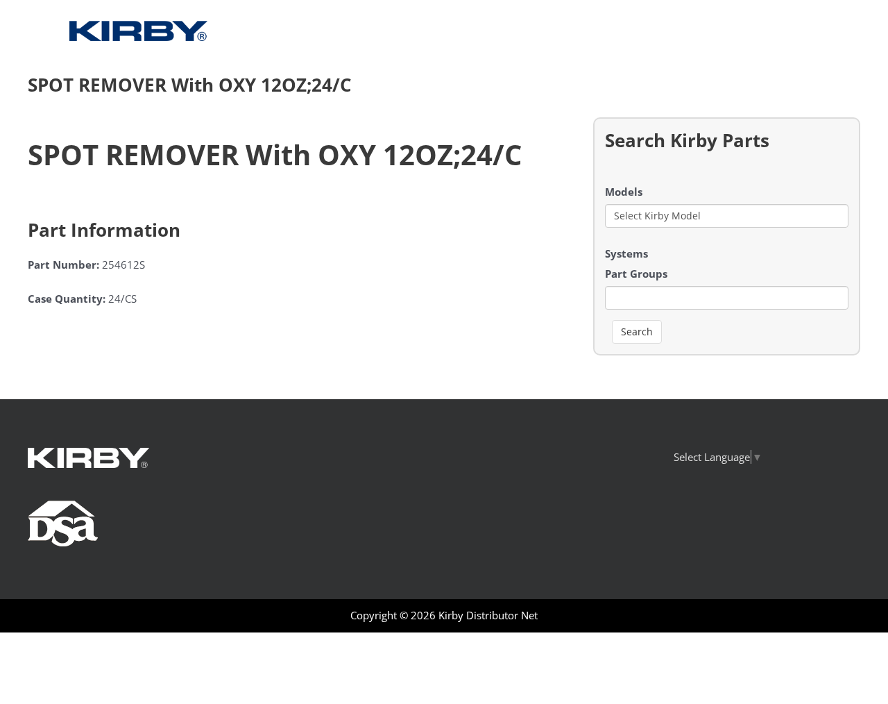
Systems (626, 253)
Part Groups (636, 273)
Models (623, 192)
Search (637, 331)
